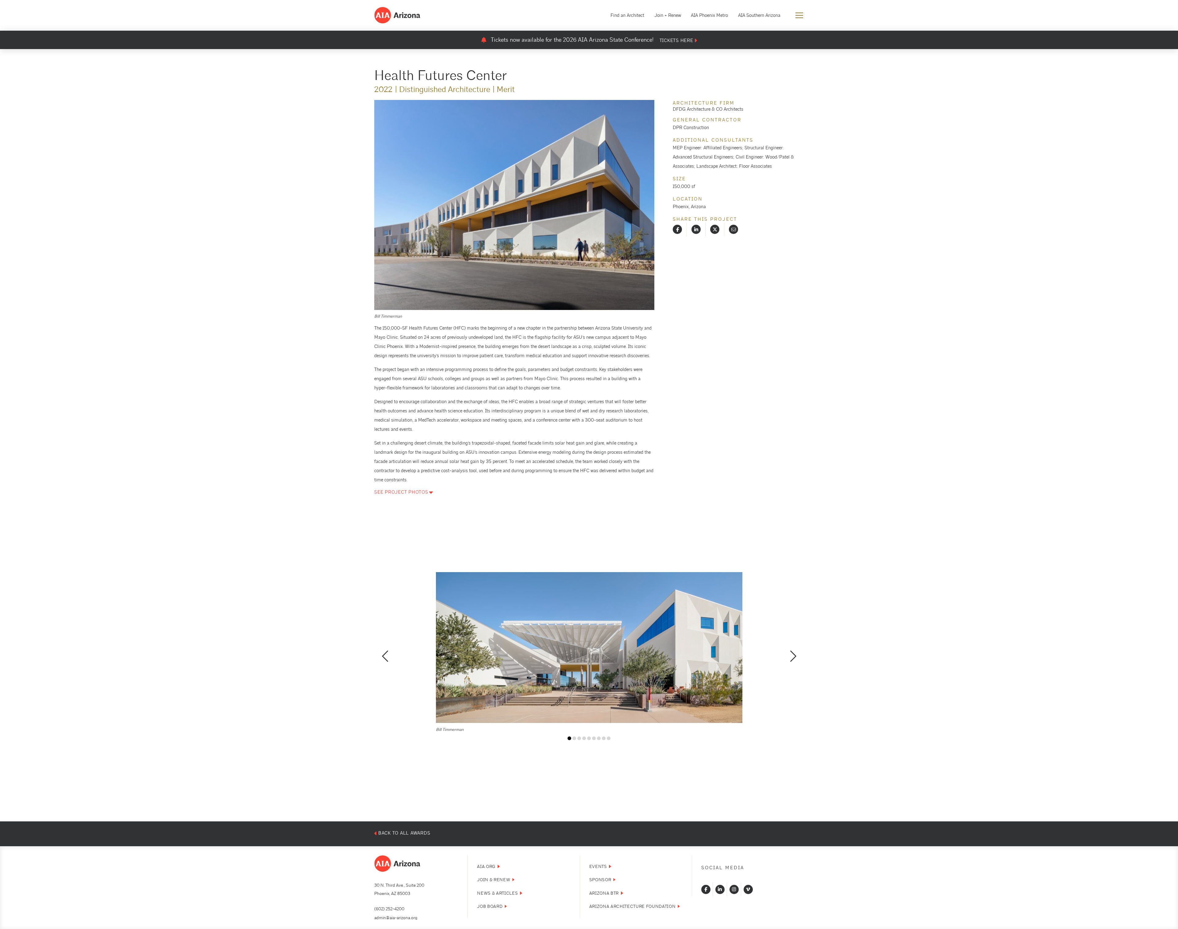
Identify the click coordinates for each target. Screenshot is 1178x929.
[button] (799, 15)
